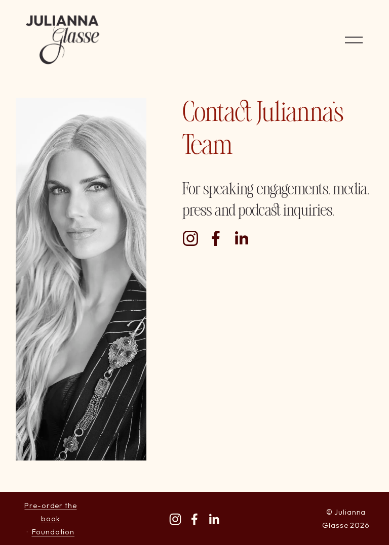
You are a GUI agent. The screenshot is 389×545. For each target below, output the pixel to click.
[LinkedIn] (241, 238)
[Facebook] (216, 238)
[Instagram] (190, 238)
